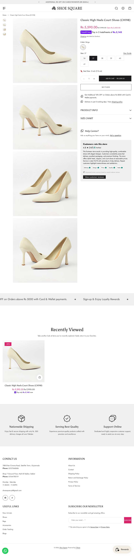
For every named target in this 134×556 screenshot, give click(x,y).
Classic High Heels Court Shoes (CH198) (23, 385)
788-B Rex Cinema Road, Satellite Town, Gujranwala (21, 465)
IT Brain (78, 548)
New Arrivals (7, 513)
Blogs (4, 533)
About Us (71, 465)
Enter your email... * (78, 520)
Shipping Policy (73, 473)
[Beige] (83, 47)
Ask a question (115, 135)
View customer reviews (94, 177)
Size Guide (127, 53)
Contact (71, 469)
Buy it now (106, 87)
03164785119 (13, 476)
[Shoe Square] (67, 8)
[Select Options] (40, 377)
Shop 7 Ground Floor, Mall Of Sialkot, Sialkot (19, 474)
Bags (4, 521)
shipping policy (117, 102)
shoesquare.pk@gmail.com (12, 490)
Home (4, 15)
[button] (39, 2)
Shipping (83, 36)
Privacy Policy (73, 482)
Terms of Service (74, 486)
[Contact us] (5, 551)
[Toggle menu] (4, 8)
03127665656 (14, 468)
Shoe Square (63, 548)
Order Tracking (8, 529)
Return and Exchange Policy (78, 477)
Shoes (5, 517)
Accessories (7, 525)
